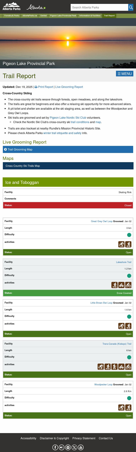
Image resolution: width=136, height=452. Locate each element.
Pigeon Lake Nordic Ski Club (68, 117)
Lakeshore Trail (123, 262)
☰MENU (125, 73)
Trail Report (109, 16)
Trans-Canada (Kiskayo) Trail (117, 343)
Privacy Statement (83, 438)
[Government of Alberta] (35, 6)
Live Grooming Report (69, 87)
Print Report (45, 87)
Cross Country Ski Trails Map (23, 165)
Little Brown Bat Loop (101, 302)
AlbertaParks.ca (30, 16)
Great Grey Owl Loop (102, 221)
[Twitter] (74, 446)
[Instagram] (68, 446)
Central (43, 16)
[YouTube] (81, 446)
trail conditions (80, 122)
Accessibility (28, 438)
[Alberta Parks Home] (14, 6)
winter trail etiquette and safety (62, 133)
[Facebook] (55, 446)
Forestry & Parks (11, 16)
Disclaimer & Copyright (54, 438)
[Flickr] (61, 446)
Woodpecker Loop (103, 384)
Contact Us (106, 438)
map (98, 122)
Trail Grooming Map (20, 149)
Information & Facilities (90, 16)
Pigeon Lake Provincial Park (63, 16)
